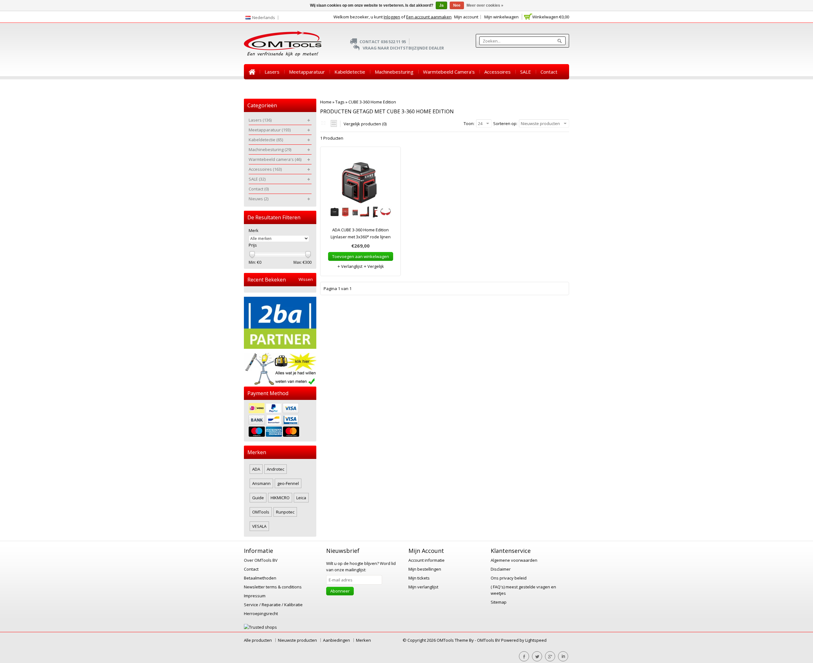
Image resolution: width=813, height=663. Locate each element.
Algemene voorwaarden (514, 560)
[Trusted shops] (260, 627)
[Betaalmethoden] (280, 420)
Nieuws (257, 87)
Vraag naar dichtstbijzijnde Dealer (403, 48)
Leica (301, 498)
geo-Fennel (288, 483)
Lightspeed (536, 640)
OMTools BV (489, 640)
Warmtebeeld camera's (449, 72)
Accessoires (497, 72)
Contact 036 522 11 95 (382, 41)
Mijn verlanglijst (423, 587)
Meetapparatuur (307, 72)
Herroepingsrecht (261, 613)
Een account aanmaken (429, 17)
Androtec (275, 469)
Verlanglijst (351, 266)
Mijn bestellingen (424, 569)
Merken (363, 640)
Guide (258, 498)
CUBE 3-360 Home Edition (372, 102)
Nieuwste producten (297, 640)
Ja (441, 5)
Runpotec (285, 512)
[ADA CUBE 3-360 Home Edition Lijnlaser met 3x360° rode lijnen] (360, 189)
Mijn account (466, 17)
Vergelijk (375, 266)
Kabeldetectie (349, 72)
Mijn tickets (419, 578)
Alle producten (258, 640)
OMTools (260, 512)
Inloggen (392, 17)
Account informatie (426, 560)
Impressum (254, 596)
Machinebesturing (394, 72)
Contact (549, 72)
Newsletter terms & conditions (273, 587)
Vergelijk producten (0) (365, 124)
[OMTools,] (282, 43)
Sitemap (499, 602)
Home (252, 71)
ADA (256, 469)
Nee (456, 5)
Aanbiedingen (336, 640)
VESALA (259, 526)
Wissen (306, 279)
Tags (340, 102)
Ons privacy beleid (509, 578)
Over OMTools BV (261, 560)
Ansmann (261, 483)
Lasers (272, 72)
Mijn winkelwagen (501, 17)
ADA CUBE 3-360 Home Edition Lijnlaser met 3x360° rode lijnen (361, 233)
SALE (525, 72)
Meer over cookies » (485, 5)
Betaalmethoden (260, 578)
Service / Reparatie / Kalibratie (273, 604)
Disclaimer (501, 569)
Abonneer (340, 591)
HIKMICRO (280, 498)
